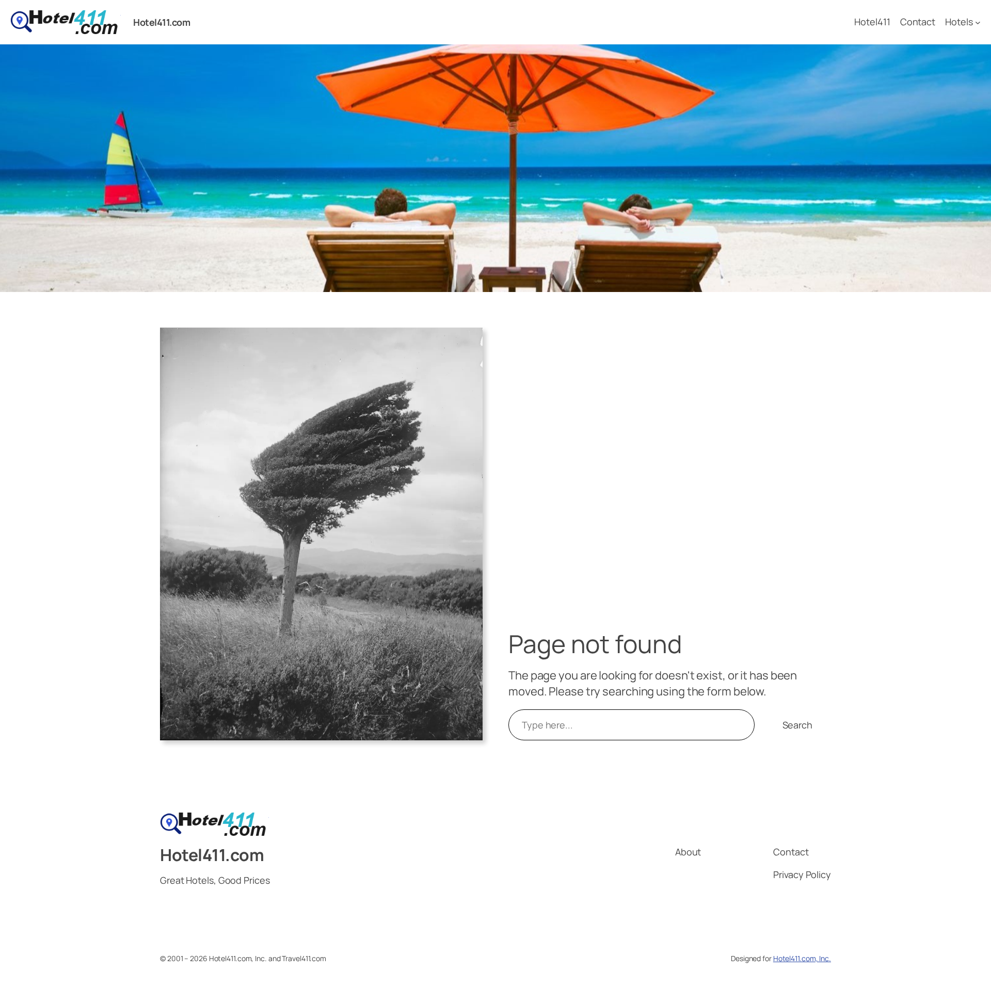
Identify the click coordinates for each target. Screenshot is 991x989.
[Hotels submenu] (978, 22)
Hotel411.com (161, 22)
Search (797, 725)
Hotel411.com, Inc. (802, 958)
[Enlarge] (469, 341)
